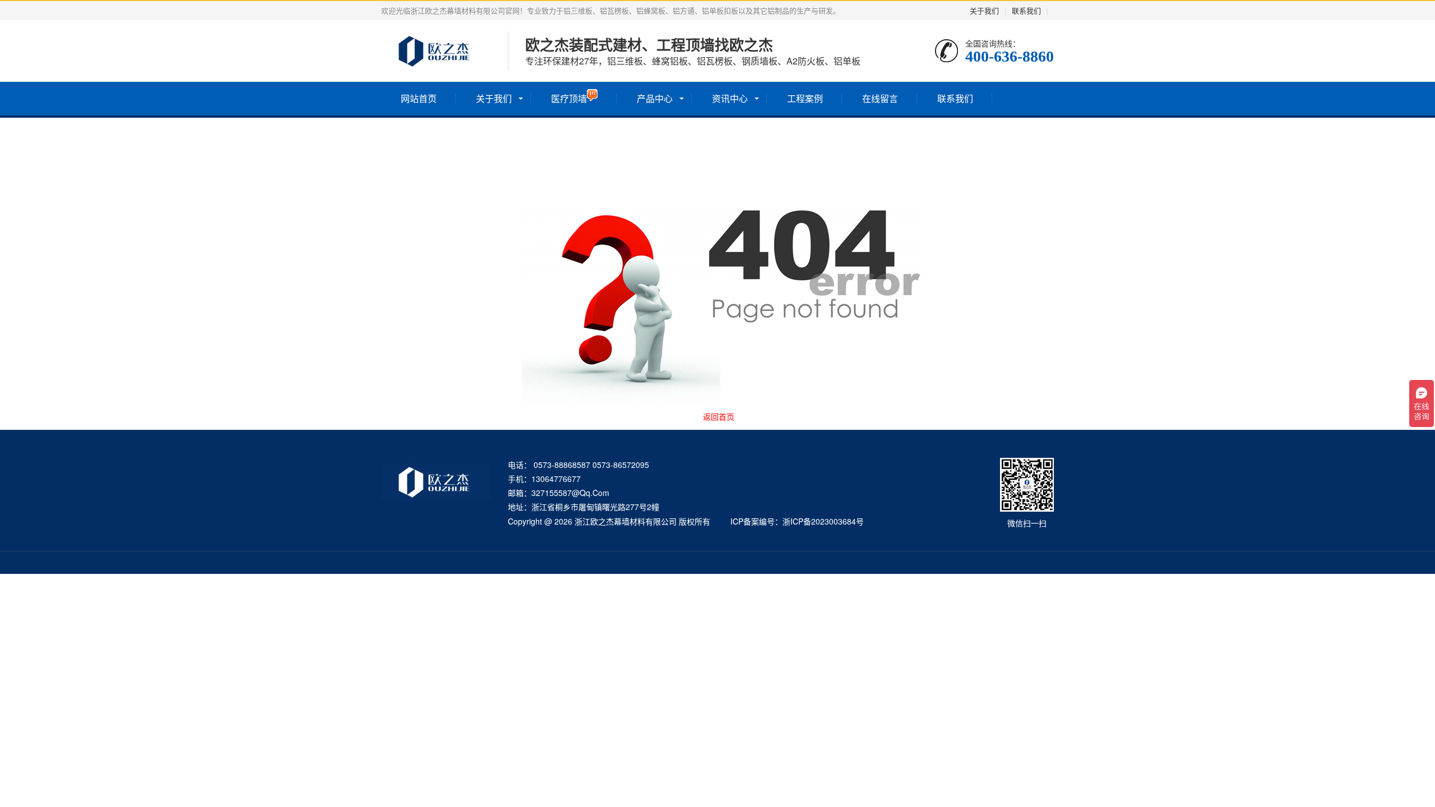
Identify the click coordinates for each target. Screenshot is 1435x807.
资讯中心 (730, 98)
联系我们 (1026, 10)
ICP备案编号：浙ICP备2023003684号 (797, 521)
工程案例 (805, 98)
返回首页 (718, 416)
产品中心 (655, 98)
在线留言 (880, 98)
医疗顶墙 (569, 98)
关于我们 (984, 10)
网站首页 (419, 98)
